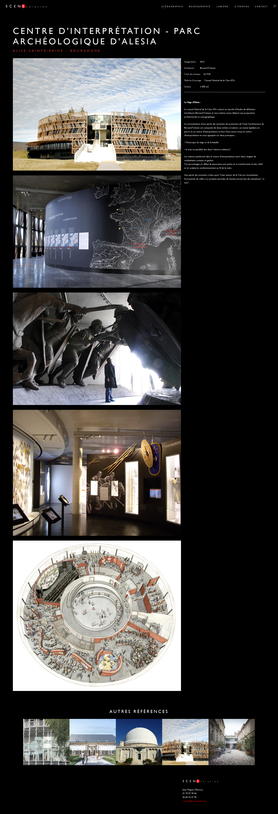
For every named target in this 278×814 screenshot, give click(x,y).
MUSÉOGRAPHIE (200, 6)
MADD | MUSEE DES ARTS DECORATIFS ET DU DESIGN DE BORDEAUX (232, 742)
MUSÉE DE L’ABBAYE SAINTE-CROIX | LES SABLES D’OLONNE (92, 742)
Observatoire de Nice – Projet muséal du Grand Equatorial (139, 742)
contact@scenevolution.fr (195, 801)
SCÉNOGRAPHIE (172, 6)
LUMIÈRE (223, 6)
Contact (261, 6)
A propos (242, 6)
